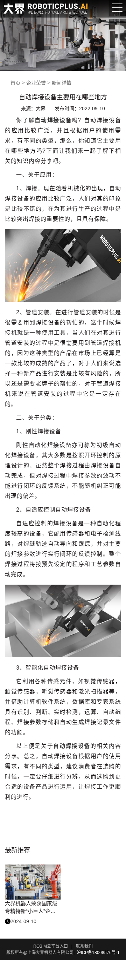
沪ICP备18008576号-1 (98, 952)
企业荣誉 (36, 83)
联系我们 (84, 946)
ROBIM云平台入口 (50, 946)
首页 (15, 83)
